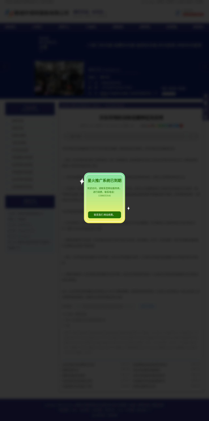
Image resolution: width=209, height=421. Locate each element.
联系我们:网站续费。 (104, 215)
